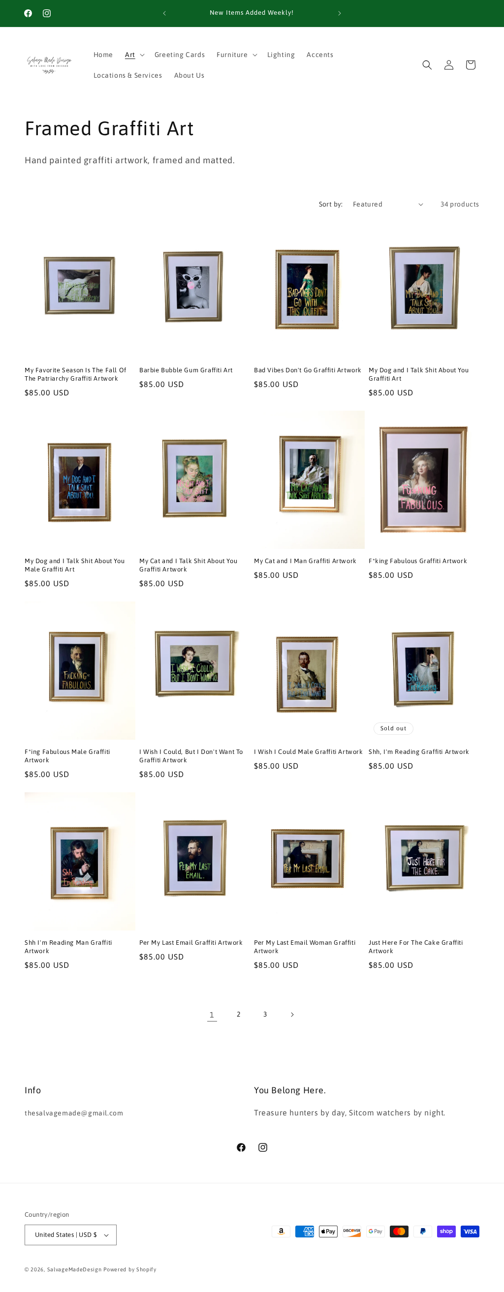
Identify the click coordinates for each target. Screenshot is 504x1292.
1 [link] (212, 1014)
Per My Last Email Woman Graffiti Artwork (304, 947)
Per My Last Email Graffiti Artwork (191, 942)
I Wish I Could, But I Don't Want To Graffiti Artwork (191, 756)
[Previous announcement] (164, 13)
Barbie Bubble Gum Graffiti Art (186, 370)
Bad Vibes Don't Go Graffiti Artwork (308, 370)
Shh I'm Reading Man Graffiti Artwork (68, 947)
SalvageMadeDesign (74, 1269)
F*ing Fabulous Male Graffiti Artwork (67, 756)
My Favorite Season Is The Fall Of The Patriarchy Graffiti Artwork (75, 374)
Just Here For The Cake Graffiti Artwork (416, 947)
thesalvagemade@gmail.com (74, 1113)
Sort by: (331, 204)
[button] (134, 54)
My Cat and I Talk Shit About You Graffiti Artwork (188, 565)
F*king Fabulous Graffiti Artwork (418, 561)
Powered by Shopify (130, 1269)
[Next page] (292, 1014)
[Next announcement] (339, 13)
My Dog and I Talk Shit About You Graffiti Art (419, 374)
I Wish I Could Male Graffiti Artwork (308, 751)
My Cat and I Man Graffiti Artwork (305, 561)
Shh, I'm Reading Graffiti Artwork (419, 751)
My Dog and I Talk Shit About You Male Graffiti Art (75, 565)
